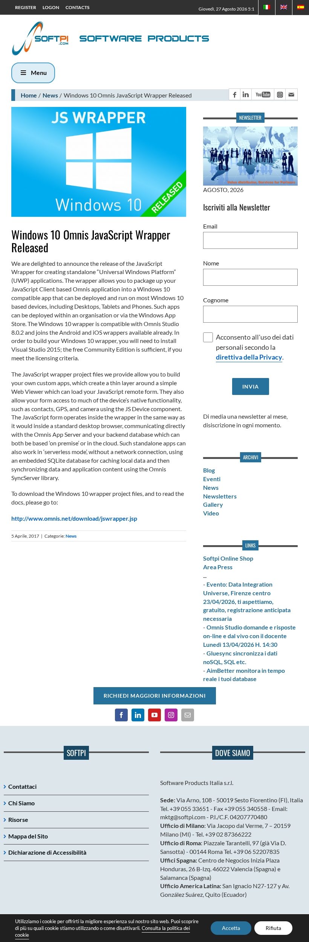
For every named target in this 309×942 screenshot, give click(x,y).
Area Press (218, 566)
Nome (211, 263)
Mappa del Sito (28, 836)
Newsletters (220, 496)
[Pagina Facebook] (234, 94)
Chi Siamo (21, 802)
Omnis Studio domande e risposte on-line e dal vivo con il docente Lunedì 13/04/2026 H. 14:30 (249, 635)
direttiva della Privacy (249, 357)
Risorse (18, 819)
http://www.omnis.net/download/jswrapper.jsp (74, 518)
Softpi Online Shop (228, 558)
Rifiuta (273, 928)
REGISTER (25, 7)
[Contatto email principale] (291, 94)
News (50, 95)
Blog (209, 470)
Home (29, 95)
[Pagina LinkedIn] (245, 94)
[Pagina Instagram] (279, 94)
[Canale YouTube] (262, 94)
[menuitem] (283, 7)
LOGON (51, 7)
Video (211, 513)
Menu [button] (39, 72)
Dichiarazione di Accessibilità (47, 852)
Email (210, 226)
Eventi (211, 478)
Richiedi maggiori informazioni (155, 695)
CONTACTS (77, 7)
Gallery (213, 504)
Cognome (215, 299)
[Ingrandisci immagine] (98, 161)
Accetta (231, 928)
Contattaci (22, 786)
